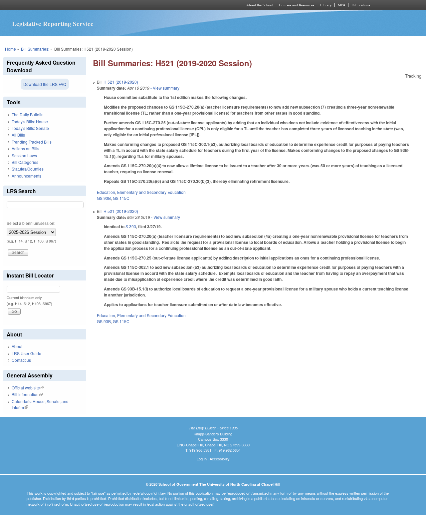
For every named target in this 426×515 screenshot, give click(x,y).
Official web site (28, 387)
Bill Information (27, 394)
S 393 (130, 226)
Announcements (26, 176)
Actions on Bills (25, 148)
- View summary (164, 88)
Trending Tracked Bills (32, 142)
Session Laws (24, 155)
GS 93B (104, 198)
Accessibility (220, 458)
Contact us (21, 360)
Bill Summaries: (35, 49)
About (17, 346)
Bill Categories (25, 162)
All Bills (18, 135)
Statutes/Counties (28, 169)
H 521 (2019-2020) (121, 82)
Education (106, 192)
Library (326, 5)
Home (10, 49)
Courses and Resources (296, 5)
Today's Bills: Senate (30, 128)
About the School (259, 5)
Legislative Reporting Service (53, 23)
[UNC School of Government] (125, 5)
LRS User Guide (26, 353)
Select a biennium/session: (31, 223)
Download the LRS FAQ (44, 84)
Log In (202, 458)
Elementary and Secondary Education (151, 192)
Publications (360, 5)
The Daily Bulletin (28, 114)
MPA (341, 5)
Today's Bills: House (30, 121)
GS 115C (121, 198)
